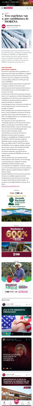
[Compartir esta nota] (12, 334)
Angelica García (9, 374)
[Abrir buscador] (30, 8)
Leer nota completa (27, 333)
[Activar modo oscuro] (27, 8)
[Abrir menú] (2, 8)
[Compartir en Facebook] (3, 16)
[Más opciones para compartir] (3, 21)
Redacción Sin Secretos (13, 25)
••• (29, 304)
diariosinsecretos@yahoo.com (10, 186)
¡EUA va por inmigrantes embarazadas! (14, 311)
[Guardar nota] (26, 304)
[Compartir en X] (3, 19)
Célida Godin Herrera (10, 339)
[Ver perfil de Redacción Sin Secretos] (4, 26)
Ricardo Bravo (9, 303)
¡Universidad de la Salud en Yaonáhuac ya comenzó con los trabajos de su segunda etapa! (16, 381)
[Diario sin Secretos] (8, 8)
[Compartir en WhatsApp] (3, 14)
